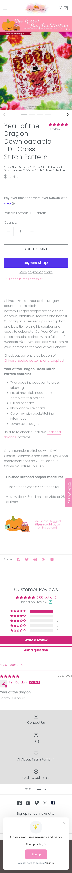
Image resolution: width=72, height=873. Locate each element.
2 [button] (32, 114)
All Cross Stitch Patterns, (44, 167)
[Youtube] (28, 803)
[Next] (67, 114)
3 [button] (40, 114)
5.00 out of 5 (46, 597)
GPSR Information (36, 789)
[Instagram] (45, 803)
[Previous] (4, 114)
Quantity (11, 222)
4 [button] (48, 114)
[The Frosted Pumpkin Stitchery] (36, 8)
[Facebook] (19, 803)
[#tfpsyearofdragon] (36, 531)
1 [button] (24, 114)
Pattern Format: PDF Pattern (25, 213)
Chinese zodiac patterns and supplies (33, 360)
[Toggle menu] (5, 8)
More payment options (36, 272)
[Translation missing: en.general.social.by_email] (52, 559)
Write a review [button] (36, 640)
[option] (36, 63)
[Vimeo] (36, 803)
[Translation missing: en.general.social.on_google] (43, 559)
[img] (9, 676)
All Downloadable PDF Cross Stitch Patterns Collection (34, 169)
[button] (58, 124)
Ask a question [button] (36, 650)
